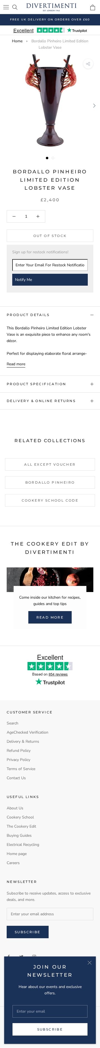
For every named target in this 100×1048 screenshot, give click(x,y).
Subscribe (50, 1029)
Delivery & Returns (23, 741)
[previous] (6, 105)
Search (12, 723)
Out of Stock (50, 236)
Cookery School (20, 817)
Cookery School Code (50, 500)
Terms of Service (21, 768)
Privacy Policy (18, 759)
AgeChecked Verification (27, 732)
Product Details (28, 315)
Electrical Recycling (23, 844)
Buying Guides (19, 835)
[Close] (90, 963)
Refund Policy (19, 750)
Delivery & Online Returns (41, 401)
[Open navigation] (6, 7)
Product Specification (36, 384)
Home (17, 41)
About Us (15, 808)
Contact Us (16, 778)
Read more (16, 364)
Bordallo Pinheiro (50, 482)
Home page (17, 853)
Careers (13, 862)
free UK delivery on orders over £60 (50, 19)
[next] (94, 105)
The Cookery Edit (21, 826)
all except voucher (50, 464)
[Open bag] (92, 7)
